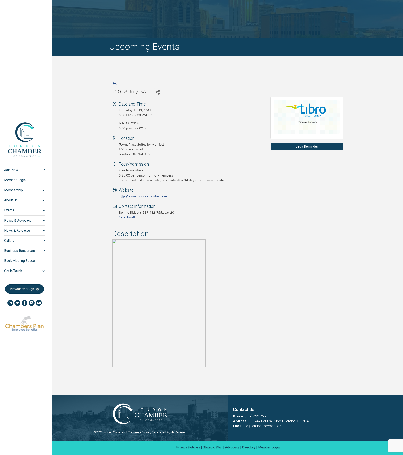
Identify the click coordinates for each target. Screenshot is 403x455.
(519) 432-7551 (256, 416)
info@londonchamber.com (262, 426)
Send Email (127, 217)
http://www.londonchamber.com (143, 196)
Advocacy (232, 447)
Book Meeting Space (19, 261)
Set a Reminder (307, 146)
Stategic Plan (212, 447)
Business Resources (19, 251)
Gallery (9, 241)
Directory (248, 447)
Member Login (15, 180)
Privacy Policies (188, 447)
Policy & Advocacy (17, 220)
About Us (11, 200)
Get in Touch (13, 271)
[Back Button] (114, 84)
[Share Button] (157, 92)
